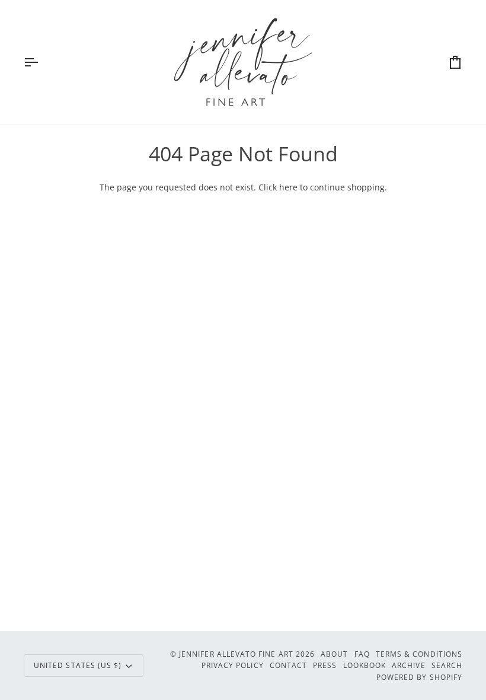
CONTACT (288, 665)
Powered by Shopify (419, 677)
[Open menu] (41, 62)
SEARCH (446, 665)
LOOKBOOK (364, 665)
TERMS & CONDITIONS (419, 653)
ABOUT (334, 653)
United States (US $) (78, 665)
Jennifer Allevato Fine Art (236, 653)
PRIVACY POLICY (233, 665)
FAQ (362, 653)
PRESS (325, 665)
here (288, 187)
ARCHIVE (408, 665)
